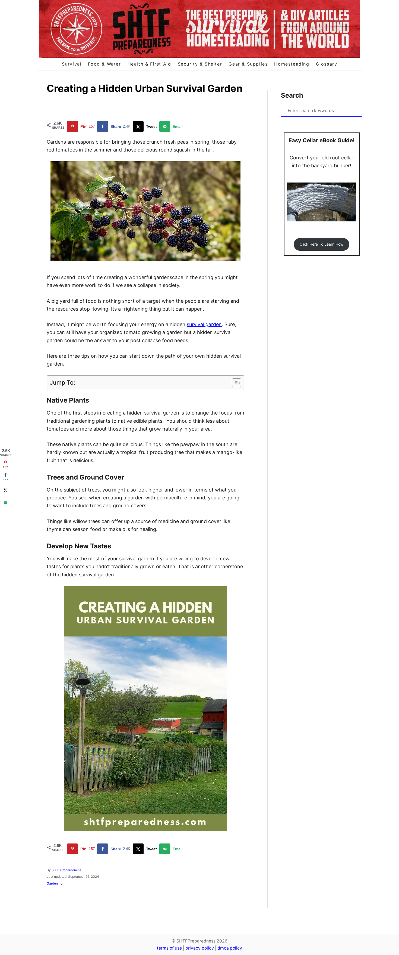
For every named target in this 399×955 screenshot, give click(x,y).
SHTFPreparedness (66, 870)
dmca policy (229, 948)
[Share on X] (5, 490)
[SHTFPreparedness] (199, 29)
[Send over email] (5, 502)
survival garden (204, 324)
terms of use (169, 948)
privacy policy (199, 948)
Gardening (54, 883)
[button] (321, 244)
